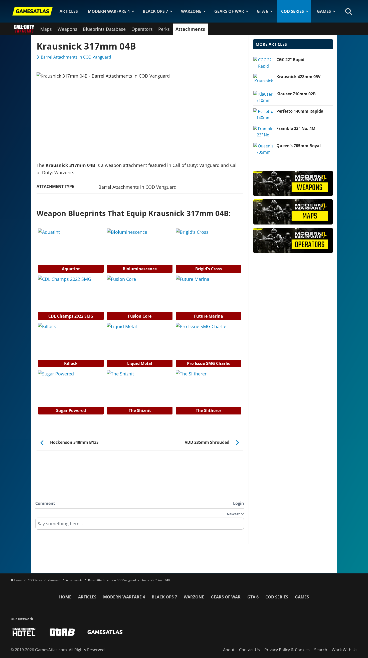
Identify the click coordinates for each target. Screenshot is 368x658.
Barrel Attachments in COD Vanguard (76, 57)
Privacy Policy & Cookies (287, 649)
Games (324, 11)
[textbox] (139, 525)
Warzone (191, 11)
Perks (164, 29)
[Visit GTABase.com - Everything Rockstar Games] (62, 632)
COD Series (292, 11)
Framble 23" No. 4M (295, 128)
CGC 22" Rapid (290, 59)
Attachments (190, 29)
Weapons (67, 29)
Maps (46, 29)
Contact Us (249, 649)
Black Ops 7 (155, 11)
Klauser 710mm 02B (296, 94)
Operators (142, 29)
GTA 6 (262, 11)
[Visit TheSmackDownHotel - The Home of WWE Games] (24, 632)
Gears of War (229, 11)
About (229, 649)
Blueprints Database (104, 29)
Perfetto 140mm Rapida (299, 111)
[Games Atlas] (32, 11)
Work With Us (344, 649)
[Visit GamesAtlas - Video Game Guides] (105, 632)
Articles (69, 11)
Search (320, 649)
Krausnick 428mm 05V (298, 76)
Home (65, 597)
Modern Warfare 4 (109, 11)
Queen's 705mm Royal (298, 145)
